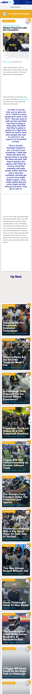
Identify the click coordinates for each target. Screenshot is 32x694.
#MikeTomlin (6, 25)
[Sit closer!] (30, 423)
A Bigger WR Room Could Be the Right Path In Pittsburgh (16, 662)
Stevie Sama (8, 61)
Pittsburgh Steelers (9, 20)
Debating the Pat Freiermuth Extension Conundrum (16, 319)
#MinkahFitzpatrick (15, 25)
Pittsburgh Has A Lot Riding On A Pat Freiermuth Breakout (16, 422)
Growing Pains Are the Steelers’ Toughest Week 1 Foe (16, 354)
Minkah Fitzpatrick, (23, 99)
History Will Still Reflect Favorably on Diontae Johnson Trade (16, 457)
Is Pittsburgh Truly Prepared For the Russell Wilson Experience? (16, 388)
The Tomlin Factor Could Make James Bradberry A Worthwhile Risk (16, 628)
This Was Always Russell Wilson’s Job (16, 560)
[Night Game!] (30, 418)
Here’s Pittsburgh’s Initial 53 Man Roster (16, 594)
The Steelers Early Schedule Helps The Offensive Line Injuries (16, 491)
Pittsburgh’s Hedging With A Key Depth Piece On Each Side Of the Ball (16, 525)
